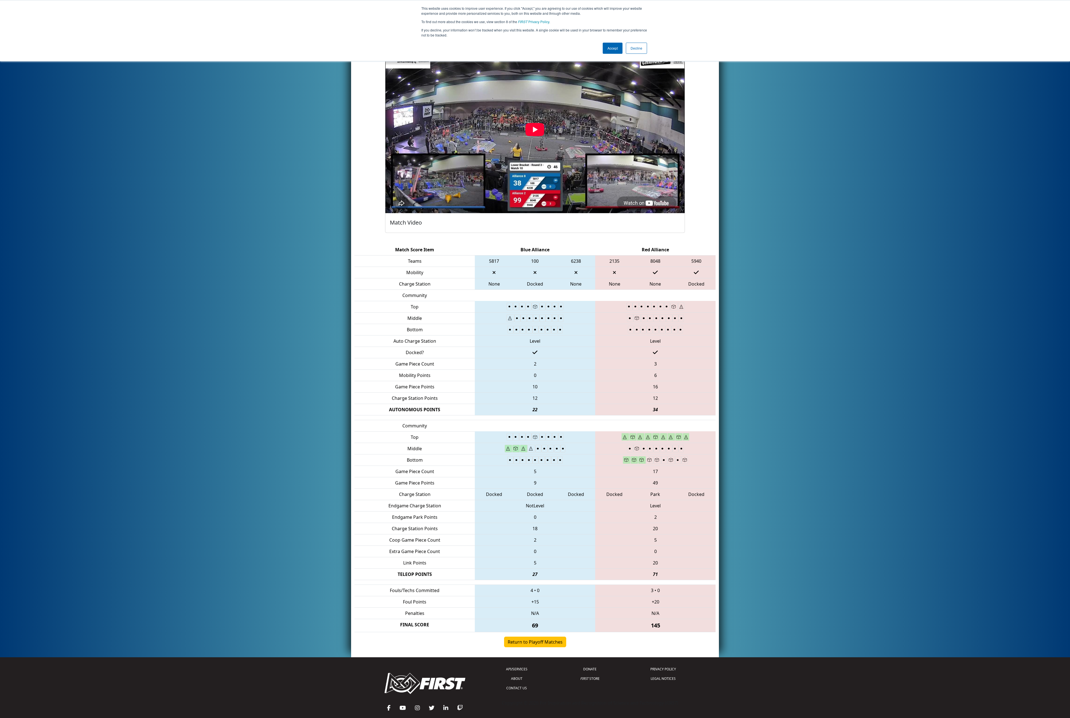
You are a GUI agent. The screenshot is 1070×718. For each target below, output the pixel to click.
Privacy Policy (533, 21)
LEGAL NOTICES (663, 678)
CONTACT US (516, 688)
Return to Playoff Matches (535, 642)
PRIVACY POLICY (663, 669)
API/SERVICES (516, 669)
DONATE (590, 669)
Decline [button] (636, 48)
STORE (590, 678)
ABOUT (516, 678)
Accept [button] (612, 48)
